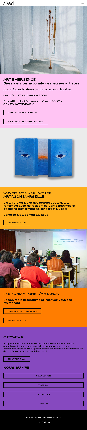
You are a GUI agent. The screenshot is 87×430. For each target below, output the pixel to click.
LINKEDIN (43, 403)
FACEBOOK (43, 385)
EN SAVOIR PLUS (17, 320)
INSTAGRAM (43, 394)
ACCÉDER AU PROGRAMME (22, 311)
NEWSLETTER (43, 376)
